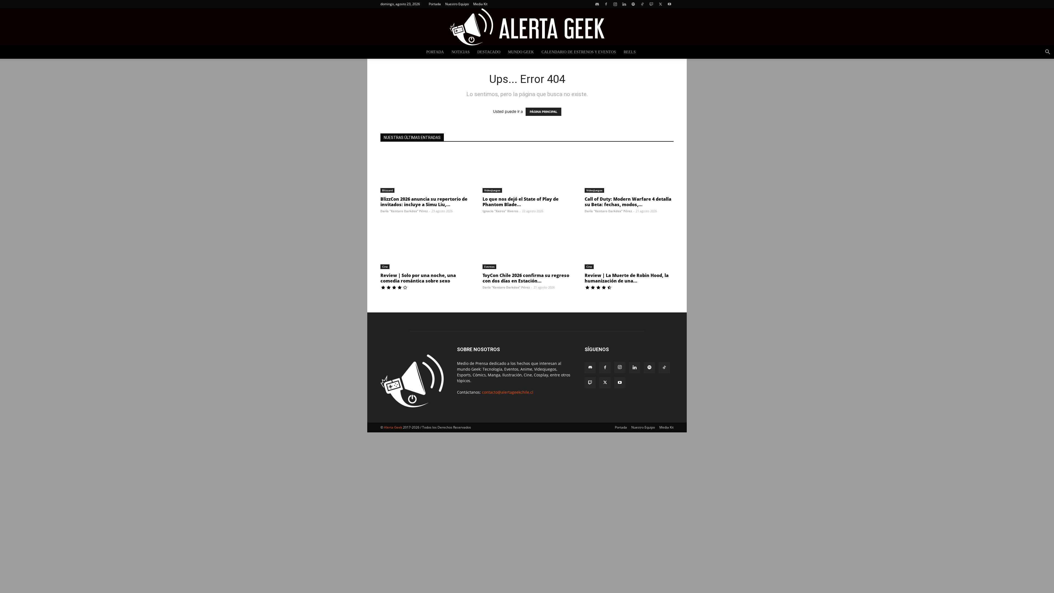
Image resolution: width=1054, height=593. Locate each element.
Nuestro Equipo (457, 4)
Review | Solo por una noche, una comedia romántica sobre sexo (418, 278)
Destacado (488, 52)
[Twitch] (651, 4)
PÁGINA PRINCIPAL (543, 112)
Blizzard (387, 190)
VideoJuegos (492, 190)
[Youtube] (669, 4)
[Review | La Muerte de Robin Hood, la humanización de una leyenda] (629, 247)
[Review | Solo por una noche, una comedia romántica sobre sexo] (424, 247)
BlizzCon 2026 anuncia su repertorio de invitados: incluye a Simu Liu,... (423, 202)
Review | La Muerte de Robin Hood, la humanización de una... (627, 278)
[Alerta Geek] (527, 27)
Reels (630, 52)
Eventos (489, 266)
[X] (660, 4)
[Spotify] (633, 4)
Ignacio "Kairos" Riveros (500, 211)
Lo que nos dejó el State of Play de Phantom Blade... (521, 202)
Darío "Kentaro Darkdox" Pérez (404, 211)
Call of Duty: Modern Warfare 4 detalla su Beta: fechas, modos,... (628, 202)
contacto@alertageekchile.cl (507, 392)
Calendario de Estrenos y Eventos (579, 52)
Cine (385, 266)
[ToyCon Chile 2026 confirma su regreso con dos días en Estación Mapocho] (527, 247)
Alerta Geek (393, 427)
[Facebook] (606, 4)
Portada (435, 4)
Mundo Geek (521, 52)
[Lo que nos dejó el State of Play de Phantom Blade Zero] (527, 171)
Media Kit (480, 4)
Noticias (461, 52)
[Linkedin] (624, 4)
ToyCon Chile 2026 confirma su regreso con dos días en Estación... (526, 278)
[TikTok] (642, 4)
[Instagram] (615, 4)
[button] (1047, 52)
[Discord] (597, 4)
